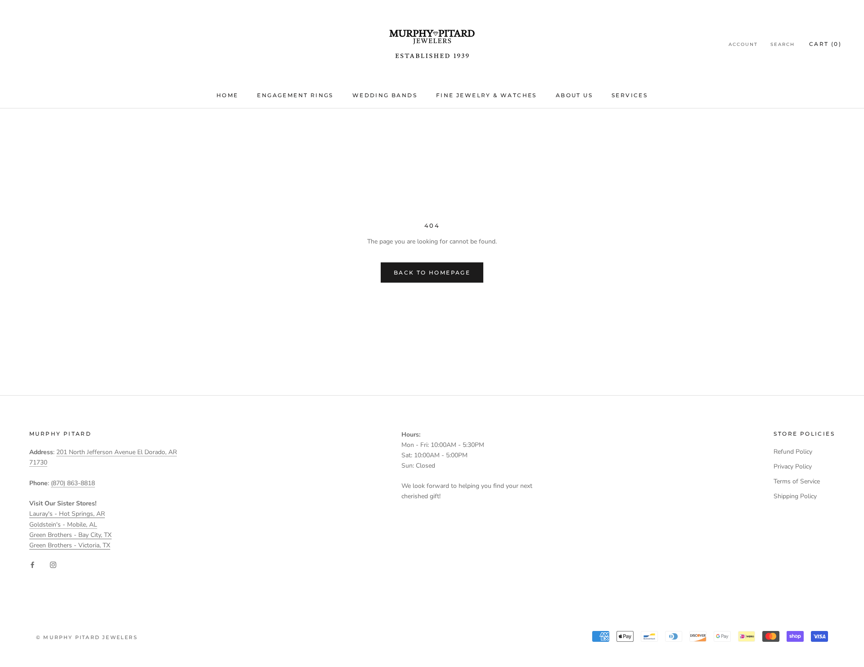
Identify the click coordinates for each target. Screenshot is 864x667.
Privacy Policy (793, 466)
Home (227, 95)
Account (743, 44)
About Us (574, 95)
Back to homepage (432, 272)
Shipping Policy (795, 496)
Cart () (825, 44)
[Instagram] (53, 564)
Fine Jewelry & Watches (486, 95)
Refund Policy (793, 451)
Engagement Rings (295, 95)
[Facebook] (32, 564)
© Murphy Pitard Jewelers (87, 637)
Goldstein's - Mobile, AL (63, 524)
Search (782, 44)
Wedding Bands (384, 95)
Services (630, 95)
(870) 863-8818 (73, 483)
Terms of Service (797, 481)
